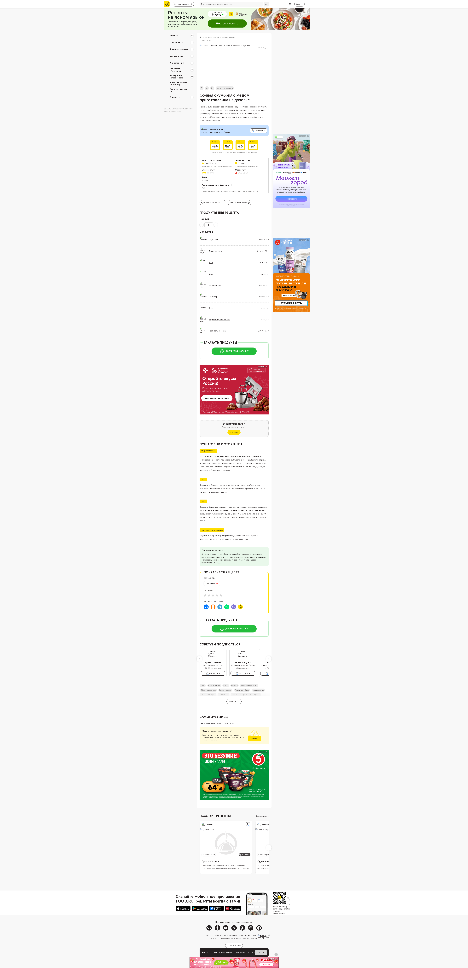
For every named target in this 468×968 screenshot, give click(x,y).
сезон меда (223, 695)
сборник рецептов (208, 690)
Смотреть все (262, 816)
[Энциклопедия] (192, 62)
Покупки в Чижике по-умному (178, 83)
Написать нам (235, 945)
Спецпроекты (176, 42)
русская (205, 180)
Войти (254, 738)
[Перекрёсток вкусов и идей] (192, 76)
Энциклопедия (176, 63)
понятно (261, 952)
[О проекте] (192, 97)
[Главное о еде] (192, 56)
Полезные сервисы (178, 49)
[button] (199, 659)
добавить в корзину (236, 351)
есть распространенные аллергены (246, 695)
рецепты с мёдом (242, 690)
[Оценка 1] (205, 595)
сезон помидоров (208, 695)
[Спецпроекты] (192, 42)
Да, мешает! (234, 432)
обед (225, 686)
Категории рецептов (250, 938)
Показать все (234, 702)
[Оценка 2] (209, 595)
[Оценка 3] (213, 595)
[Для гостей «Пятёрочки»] (192, 69)
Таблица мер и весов (238, 203)
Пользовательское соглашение (249, 935)
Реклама (261, 47)
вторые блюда (214, 686)
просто (234, 686)
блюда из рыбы (225, 690)
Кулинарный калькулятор (211, 203)
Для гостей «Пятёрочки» (176, 69)
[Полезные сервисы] (192, 49)
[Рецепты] (192, 35)
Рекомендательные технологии (230, 938)
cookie (252, 952)
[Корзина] (290, 4)
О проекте (174, 97)
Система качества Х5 (178, 90)
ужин (203, 686)
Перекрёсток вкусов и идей (176, 76)
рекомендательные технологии (235, 952)
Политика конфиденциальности (226, 935)
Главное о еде (176, 56)
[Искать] (266, 4)
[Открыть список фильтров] (259, 4)
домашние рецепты (249, 686)
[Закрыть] (269, 935)
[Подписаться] (247, 824)
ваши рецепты (258, 690)
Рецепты (173, 35)
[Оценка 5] (221, 595)
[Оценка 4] (217, 595)
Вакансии (214, 938)
